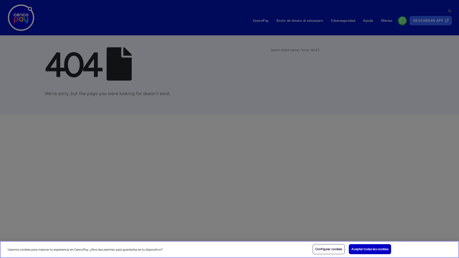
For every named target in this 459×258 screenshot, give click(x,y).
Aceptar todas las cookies (369, 249)
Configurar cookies (328, 249)
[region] (229, 249)
